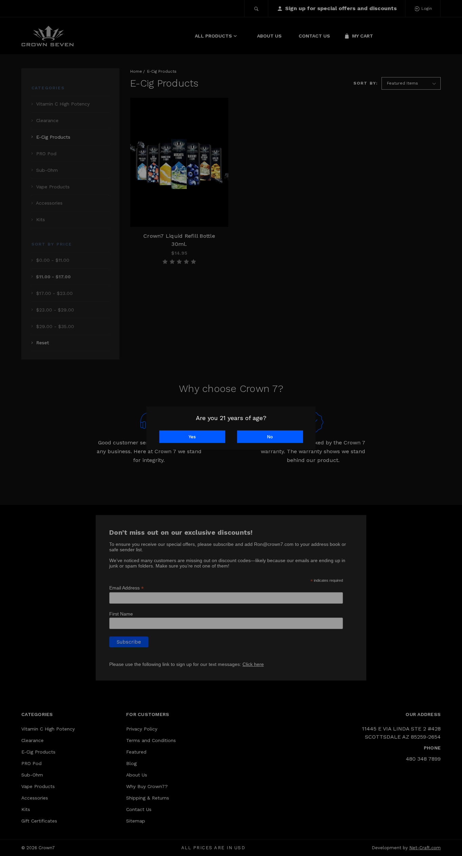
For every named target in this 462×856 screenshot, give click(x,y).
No (270, 436)
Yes (192, 436)
